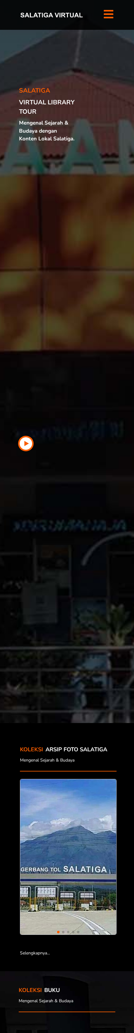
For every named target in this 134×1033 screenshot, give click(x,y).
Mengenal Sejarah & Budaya (47, 760)
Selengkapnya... (35, 953)
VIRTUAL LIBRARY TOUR (46, 107)
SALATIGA (34, 90)
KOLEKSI (30, 990)
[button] (108, 15)
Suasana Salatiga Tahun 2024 (65, 862)
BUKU (52, 990)
